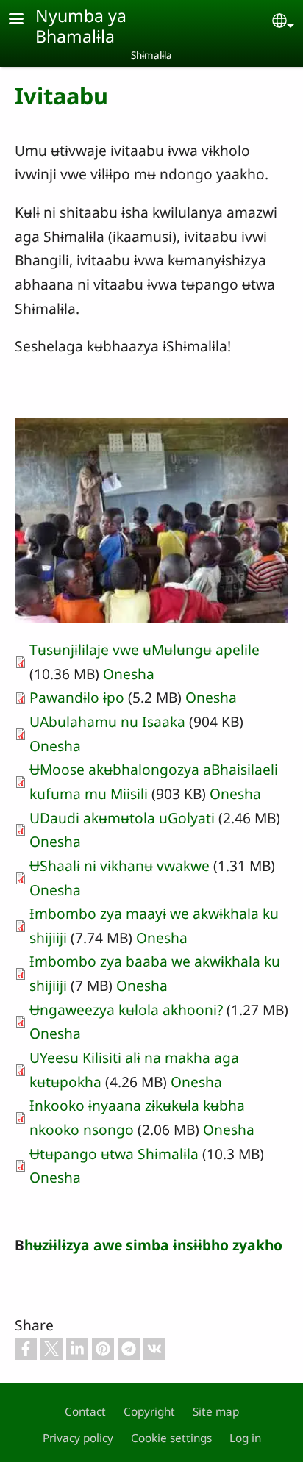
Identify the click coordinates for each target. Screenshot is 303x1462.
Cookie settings (171, 1438)
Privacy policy (78, 1438)
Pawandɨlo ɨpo (78, 697)
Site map (216, 1411)
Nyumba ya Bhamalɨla (80, 26)
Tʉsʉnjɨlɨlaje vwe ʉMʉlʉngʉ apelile (144, 649)
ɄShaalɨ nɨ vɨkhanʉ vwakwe (119, 865)
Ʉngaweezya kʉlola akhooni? (126, 1010)
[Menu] (25, 20)
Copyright (149, 1411)
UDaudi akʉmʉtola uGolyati (122, 818)
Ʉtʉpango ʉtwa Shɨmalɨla (114, 1154)
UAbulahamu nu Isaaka (107, 721)
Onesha (128, 674)
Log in (245, 1438)
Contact (85, 1411)
